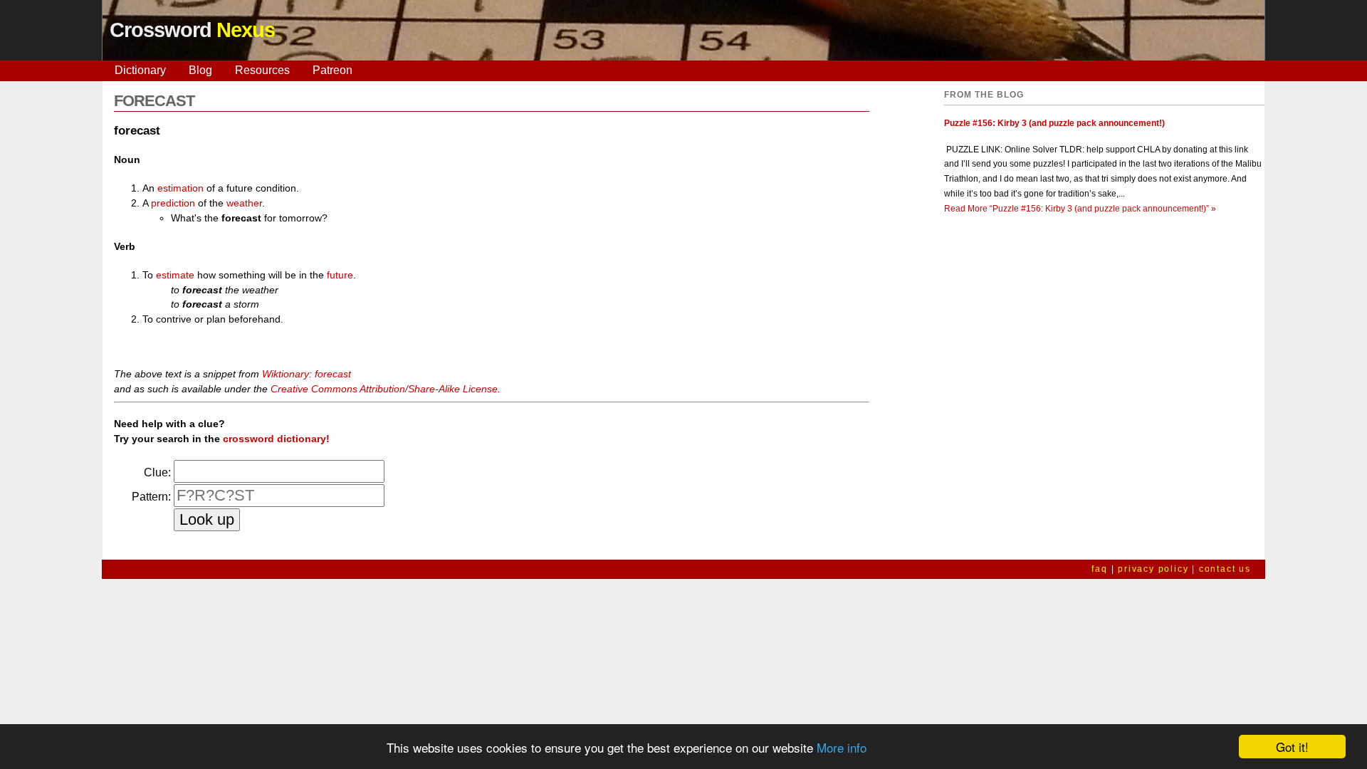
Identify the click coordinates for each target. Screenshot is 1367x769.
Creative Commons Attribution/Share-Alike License (384, 388)
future (340, 275)
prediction (173, 203)
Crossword (192, 30)
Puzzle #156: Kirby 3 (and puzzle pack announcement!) (1054, 123)
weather (244, 203)
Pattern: (151, 497)
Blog (200, 70)
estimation (180, 188)
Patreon (332, 70)
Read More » (1080, 208)
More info (841, 747)
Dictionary (140, 70)
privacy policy (1153, 569)
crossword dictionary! (276, 438)
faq (1099, 569)
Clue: (157, 472)
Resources (262, 70)
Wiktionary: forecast (306, 374)
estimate (175, 275)
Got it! (1292, 746)
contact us (1225, 569)
